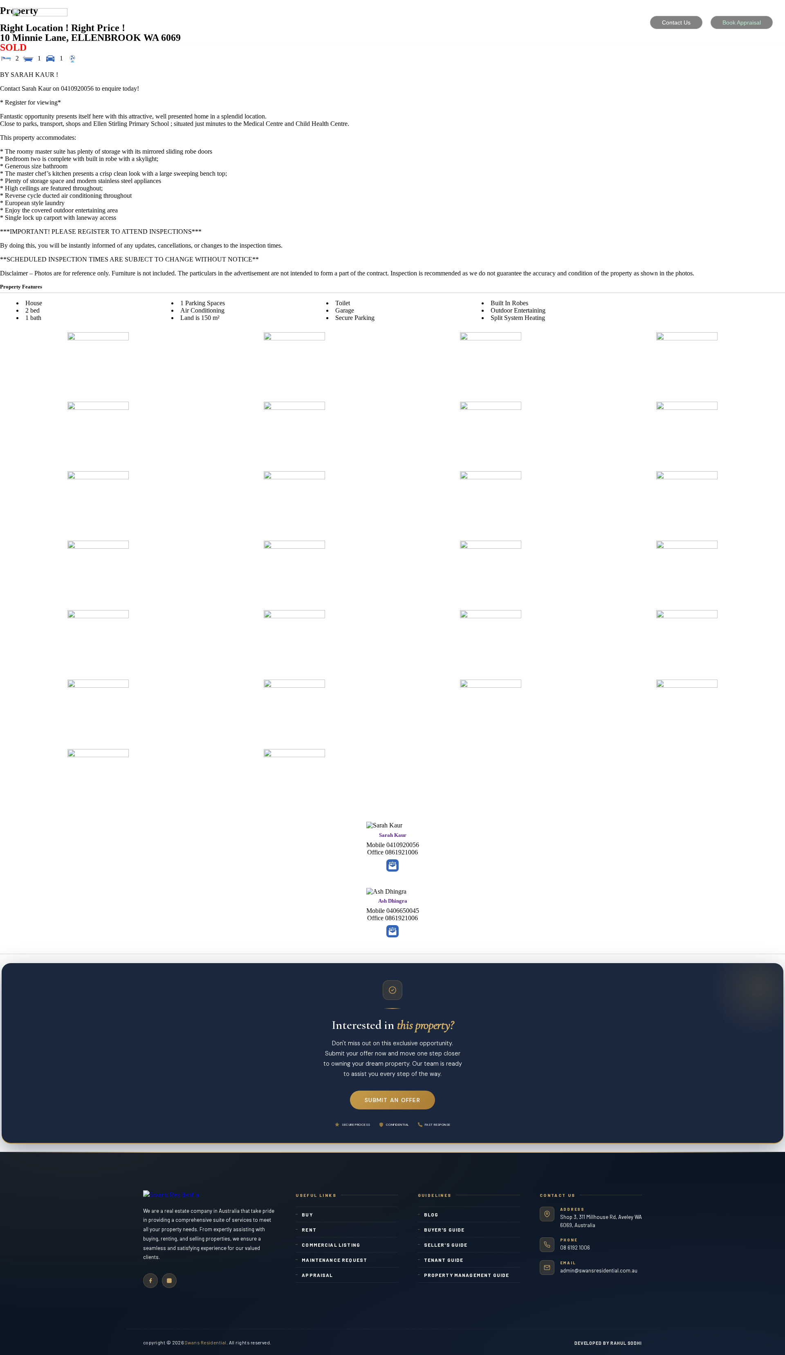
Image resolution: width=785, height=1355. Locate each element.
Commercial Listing (331, 1245)
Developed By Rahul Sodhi (608, 1343)
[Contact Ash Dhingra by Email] (392, 931)
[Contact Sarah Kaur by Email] (392, 865)
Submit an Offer (392, 1100)
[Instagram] (169, 1280)
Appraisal (317, 1275)
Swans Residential (206, 1342)
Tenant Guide (444, 1260)
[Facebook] (150, 1280)
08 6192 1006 (575, 1247)
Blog (431, 1214)
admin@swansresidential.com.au (598, 1270)
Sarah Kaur (392, 835)
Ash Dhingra (392, 901)
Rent (309, 1229)
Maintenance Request (334, 1260)
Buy (307, 1214)
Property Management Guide (466, 1275)
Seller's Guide (446, 1245)
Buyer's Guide (444, 1229)
